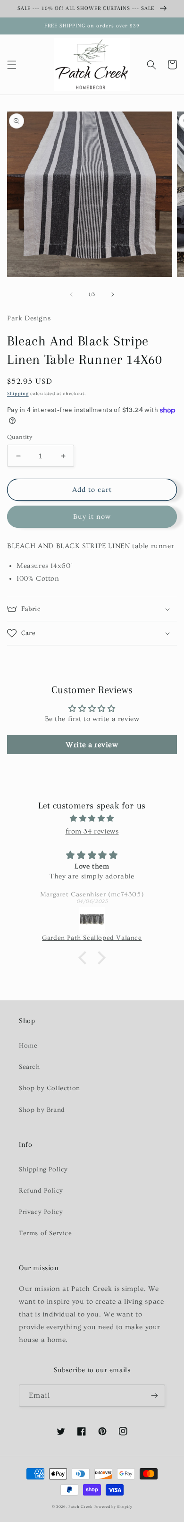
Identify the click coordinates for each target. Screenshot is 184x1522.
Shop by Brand (42, 1110)
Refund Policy (41, 1191)
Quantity (19, 437)
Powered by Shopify (113, 1507)
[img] (92, 818)
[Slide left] (71, 294)
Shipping (18, 393)
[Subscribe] (154, 1395)
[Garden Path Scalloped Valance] (92, 920)
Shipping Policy (43, 1169)
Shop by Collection (49, 1088)
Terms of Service (45, 1233)
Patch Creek (80, 1507)
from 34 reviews (92, 831)
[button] (11, 64)
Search (29, 1067)
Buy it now (92, 517)
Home (28, 1045)
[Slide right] (112, 294)
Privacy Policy (41, 1212)
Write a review (92, 744)
